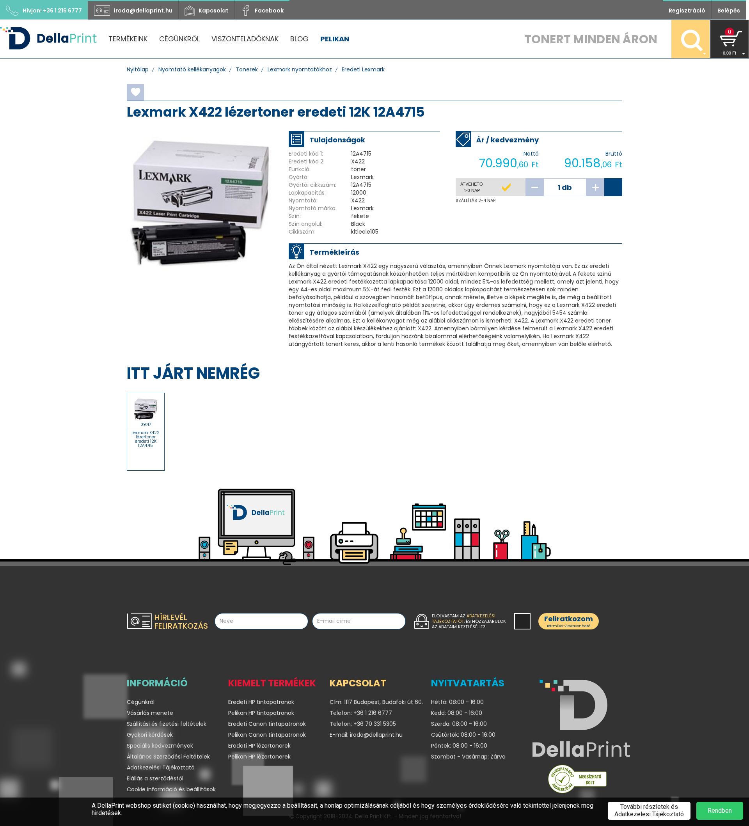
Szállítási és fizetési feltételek (166, 724)
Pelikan (334, 39)
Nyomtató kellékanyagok (192, 69)
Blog (299, 39)
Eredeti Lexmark (363, 69)
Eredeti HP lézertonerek (259, 746)
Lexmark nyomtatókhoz (300, 69)
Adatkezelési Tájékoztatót (463, 618)
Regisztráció (687, 10)
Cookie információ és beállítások (171, 789)
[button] (729, 38)
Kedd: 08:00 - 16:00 (456, 713)
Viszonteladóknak (245, 39)
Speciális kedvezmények (160, 746)
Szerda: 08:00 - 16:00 (459, 724)
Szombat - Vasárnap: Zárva (468, 756)
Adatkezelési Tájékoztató (161, 767)
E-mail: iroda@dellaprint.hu (366, 735)
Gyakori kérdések (150, 735)
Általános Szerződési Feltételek (168, 756)
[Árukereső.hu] (577, 781)
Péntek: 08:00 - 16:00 (459, 746)
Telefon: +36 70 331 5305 (363, 724)
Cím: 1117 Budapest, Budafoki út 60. (374, 702)
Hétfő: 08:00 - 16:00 (457, 702)
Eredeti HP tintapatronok (261, 702)
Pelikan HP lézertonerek (259, 756)
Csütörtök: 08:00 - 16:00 (463, 735)
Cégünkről (179, 39)
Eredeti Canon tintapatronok (267, 724)
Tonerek (247, 69)
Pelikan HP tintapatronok (261, 713)
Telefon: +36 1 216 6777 (361, 713)
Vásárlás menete (150, 713)
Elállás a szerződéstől (155, 778)
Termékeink (127, 39)
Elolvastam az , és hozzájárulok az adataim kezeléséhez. (469, 621)
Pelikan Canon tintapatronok (267, 735)
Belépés (728, 10)
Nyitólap (138, 69)
